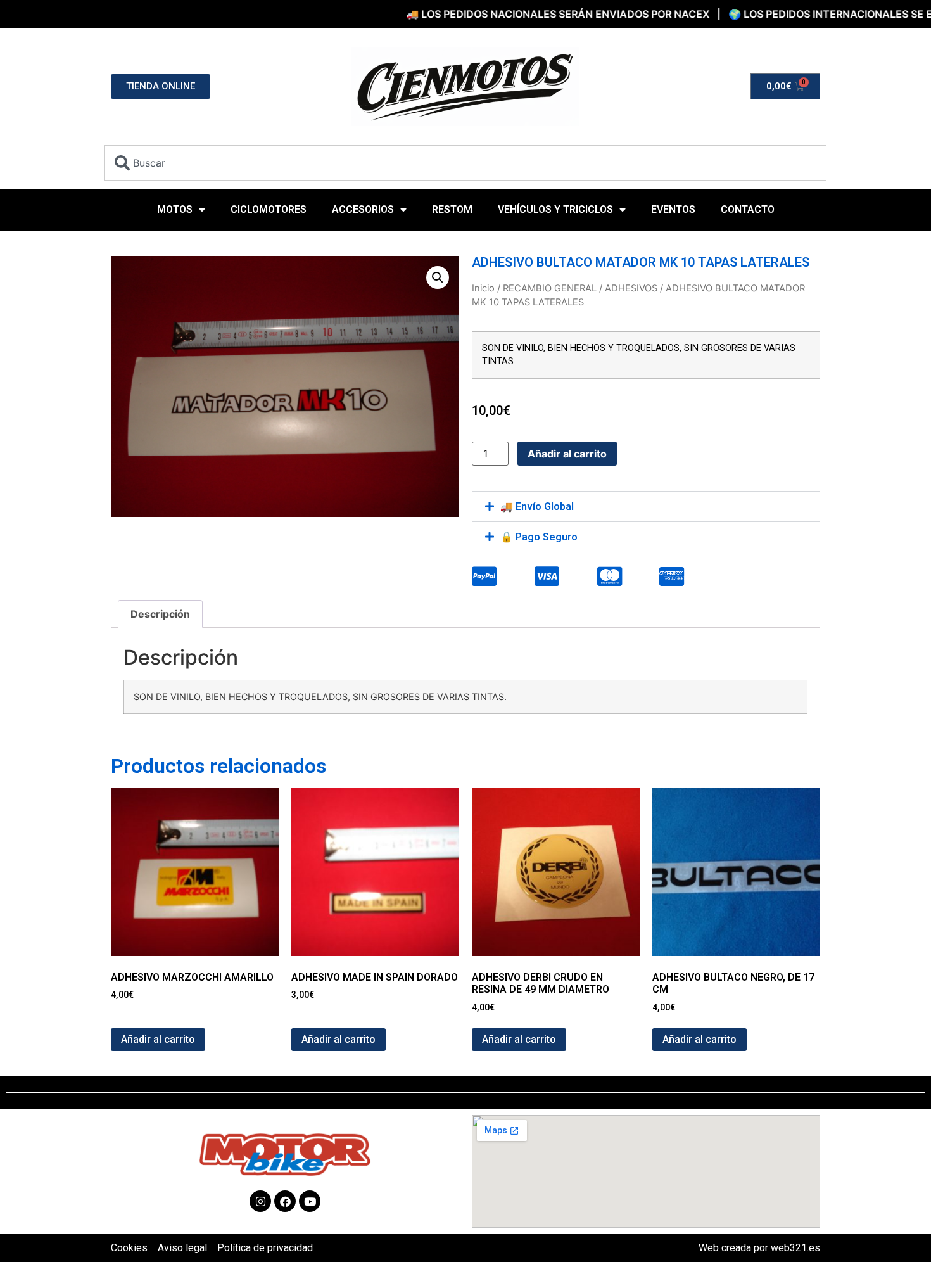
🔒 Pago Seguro (539, 537)
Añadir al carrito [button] (158, 1039)
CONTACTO (748, 209)
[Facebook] (285, 1201)
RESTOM (452, 209)
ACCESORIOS (363, 209)
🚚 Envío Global (537, 506)
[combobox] (465, 163)
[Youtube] (309, 1201)
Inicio (483, 288)
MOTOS (175, 209)
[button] (437, 277)
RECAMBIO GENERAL (550, 288)
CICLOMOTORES (269, 209)
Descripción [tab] (160, 614)
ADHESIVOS (631, 288)
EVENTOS (673, 209)
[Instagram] (260, 1201)
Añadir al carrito (567, 453)
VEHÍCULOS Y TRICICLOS (555, 209)
